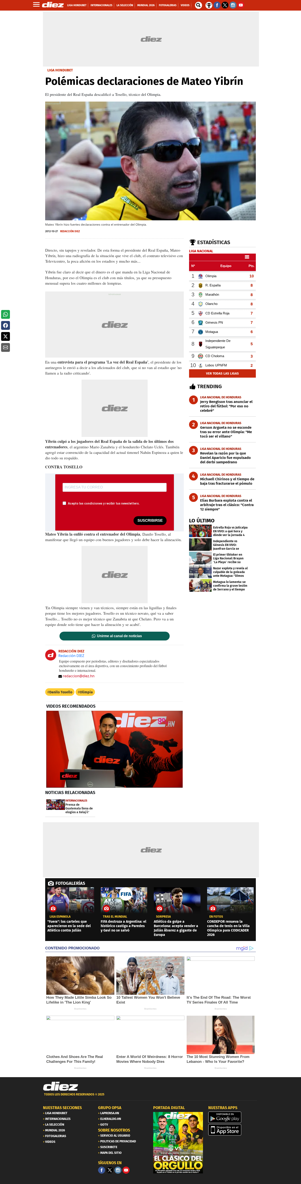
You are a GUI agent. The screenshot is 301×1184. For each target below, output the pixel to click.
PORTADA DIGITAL (169, 1107)
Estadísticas (213, 242)
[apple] (233, 1130)
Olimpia (86, 692)
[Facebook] (101, 1170)
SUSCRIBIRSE (150, 520)
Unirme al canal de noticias (119, 636)
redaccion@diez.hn (79, 676)
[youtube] (126, 1170)
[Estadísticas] (208, 4)
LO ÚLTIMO (202, 520)
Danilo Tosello (60, 692)
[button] (5, 314)
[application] (114, 749)
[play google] (233, 1117)
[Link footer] (60, 1086)
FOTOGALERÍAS (70, 883)
